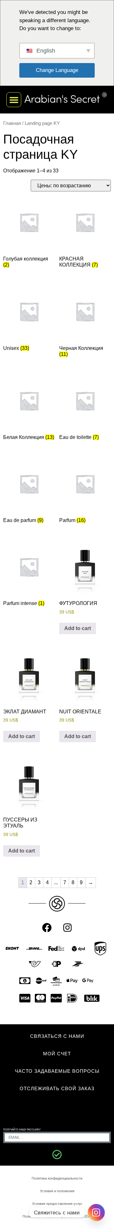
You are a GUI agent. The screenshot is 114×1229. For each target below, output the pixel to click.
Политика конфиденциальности (57, 1178)
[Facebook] (46, 927)
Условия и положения (57, 1191)
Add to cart (77, 628)
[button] (13, 99)
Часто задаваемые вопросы (57, 1071)
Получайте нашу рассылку (22, 1129)
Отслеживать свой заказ (57, 1088)
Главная (12, 123)
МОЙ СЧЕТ (57, 1053)
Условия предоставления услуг (57, 1204)
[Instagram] (67, 927)
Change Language (57, 70)
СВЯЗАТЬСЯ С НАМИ (57, 1036)
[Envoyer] (57, 1154)
